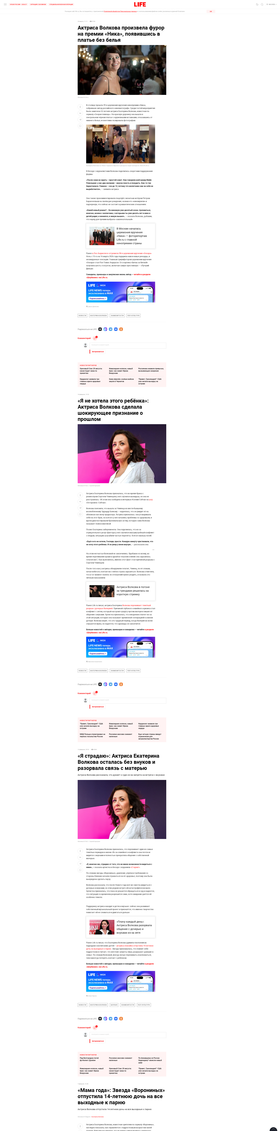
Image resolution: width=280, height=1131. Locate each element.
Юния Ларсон (92, 996)
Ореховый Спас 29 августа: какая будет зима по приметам (91, 370)
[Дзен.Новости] (100, 329)
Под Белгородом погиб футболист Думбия (89, 1059)
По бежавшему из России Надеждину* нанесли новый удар (150, 1060)
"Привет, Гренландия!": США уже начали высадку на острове (149, 381)
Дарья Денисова (93, 306)
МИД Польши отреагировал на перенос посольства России (92, 735)
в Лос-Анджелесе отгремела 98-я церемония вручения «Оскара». (122, 253)
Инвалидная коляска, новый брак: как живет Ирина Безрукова (121, 370)
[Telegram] (110, 329)
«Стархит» (135, 867)
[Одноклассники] (121, 329)
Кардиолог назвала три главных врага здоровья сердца (90, 381)
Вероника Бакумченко (95, 661)
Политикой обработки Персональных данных (120, 11)
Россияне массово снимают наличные (120, 735)
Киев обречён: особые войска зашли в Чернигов (121, 380)
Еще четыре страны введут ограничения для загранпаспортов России (149, 736)
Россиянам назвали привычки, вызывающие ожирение (151, 369)
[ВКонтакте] (116, 329)
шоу (151, 499)
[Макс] (105, 329)
